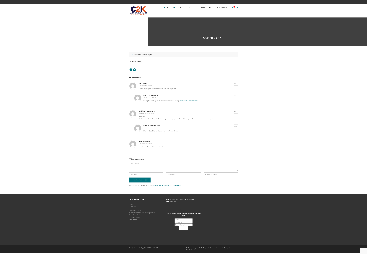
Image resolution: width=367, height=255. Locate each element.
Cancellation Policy (135, 215)
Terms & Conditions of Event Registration (142, 213)
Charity (210, 7)
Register (170, 7)
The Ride (161, 7)
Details (191, 7)
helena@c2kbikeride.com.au (189, 101)
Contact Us (132, 206)
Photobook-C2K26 (135, 210)
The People (181, 7)
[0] (232, 7)
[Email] (134, 69)
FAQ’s (131, 204)
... (0, 254)
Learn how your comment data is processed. (167, 185)
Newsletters (133, 219)
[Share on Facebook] (131, 69)
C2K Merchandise (222, 7)
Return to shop (135, 61)
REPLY (235, 83)
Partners (201, 7)
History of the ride (135, 217)
